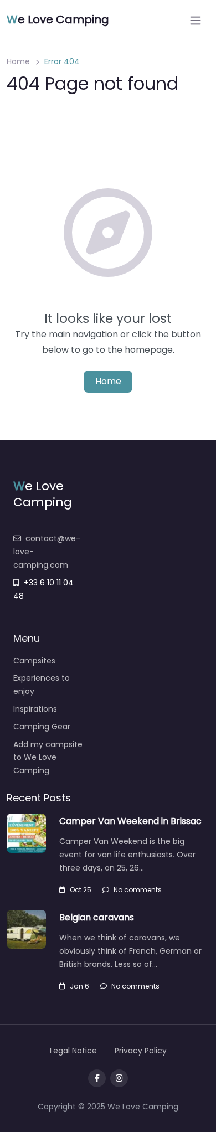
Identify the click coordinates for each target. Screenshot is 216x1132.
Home (18, 61)
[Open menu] (195, 20)
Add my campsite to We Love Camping (48, 757)
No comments (138, 889)
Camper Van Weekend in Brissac (130, 821)
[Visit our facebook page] (97, 1078)
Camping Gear (41, 726)
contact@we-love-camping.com (46, 551)
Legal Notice (73, 1050)
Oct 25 (80, 889)
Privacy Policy (141, 1050)
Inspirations (35, 708)
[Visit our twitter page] (119, 1078)
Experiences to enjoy (41, 684)
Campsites (34, 660)
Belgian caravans (96, 917)
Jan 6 (79, 986)
